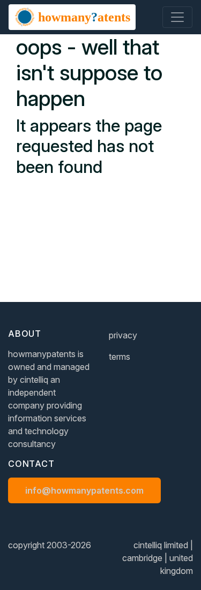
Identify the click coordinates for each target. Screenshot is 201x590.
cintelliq (34, 379)
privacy (123, 335)
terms (119, 356)
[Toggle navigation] (177, 17)
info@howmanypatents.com (84, 490)
